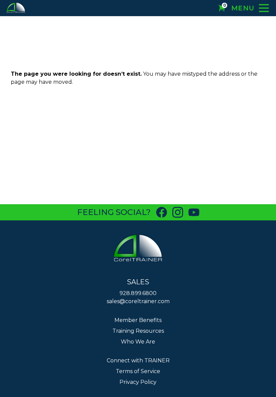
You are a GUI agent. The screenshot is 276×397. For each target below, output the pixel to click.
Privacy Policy (138, 382)
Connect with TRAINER (138, 360)
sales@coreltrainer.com (138, 301)
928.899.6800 (138, 293)
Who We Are (138, 341)
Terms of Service (138, 371)
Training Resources (138, 331)
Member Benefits (138, 320)
